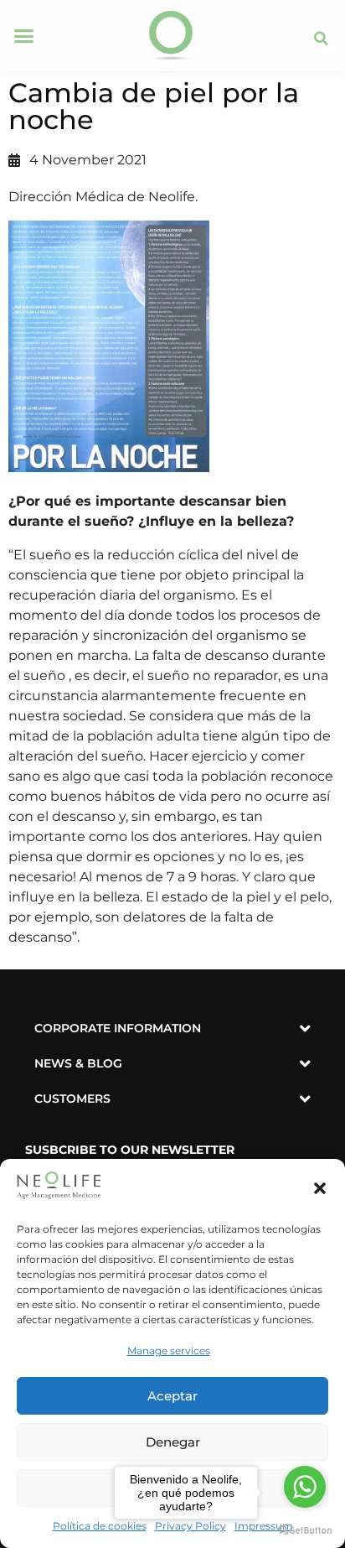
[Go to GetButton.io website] (305, 1530)
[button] (320, 1188)
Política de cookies (100, 1525)
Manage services (168, 1350)
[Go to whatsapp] (305, 1487)
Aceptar (172, 1396)
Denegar (173, 1442)
